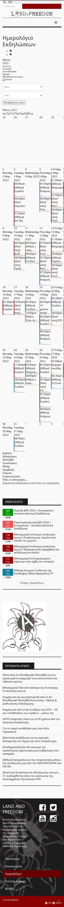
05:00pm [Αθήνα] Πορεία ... (57, 257)
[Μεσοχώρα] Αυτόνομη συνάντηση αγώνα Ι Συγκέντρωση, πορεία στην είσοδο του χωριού (35, 537)
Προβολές (8, 469)
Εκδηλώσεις (10, 456)
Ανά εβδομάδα (9, 71)
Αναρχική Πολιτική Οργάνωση (15, 844)
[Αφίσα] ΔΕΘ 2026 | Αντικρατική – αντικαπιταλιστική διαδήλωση (34, 512)
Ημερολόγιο (13, 874)
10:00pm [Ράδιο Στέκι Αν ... (32, 316)
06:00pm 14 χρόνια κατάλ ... (45, 307)
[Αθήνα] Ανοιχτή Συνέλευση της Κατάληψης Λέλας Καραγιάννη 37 (33, 572)
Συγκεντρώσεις (11, 476)
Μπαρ (6, 466)
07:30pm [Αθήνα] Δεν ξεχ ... (19, 219)
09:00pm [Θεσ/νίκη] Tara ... (45, 204)
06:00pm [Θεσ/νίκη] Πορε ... (57, 215)
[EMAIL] (10, 54)
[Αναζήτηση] (7, 80)
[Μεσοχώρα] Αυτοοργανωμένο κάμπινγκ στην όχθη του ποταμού (34, 560)
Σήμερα (6, 74)
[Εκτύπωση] (10, 51)
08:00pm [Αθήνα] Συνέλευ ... (32, 257)
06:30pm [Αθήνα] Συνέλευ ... (57, 303)
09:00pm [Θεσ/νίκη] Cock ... (57, 270)
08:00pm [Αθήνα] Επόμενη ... (45, 337)
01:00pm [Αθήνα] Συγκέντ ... (8, 307)
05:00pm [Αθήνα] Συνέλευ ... (32, 305)
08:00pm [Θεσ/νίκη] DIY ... (57, 318)
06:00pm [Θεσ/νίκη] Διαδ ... (19, 248)
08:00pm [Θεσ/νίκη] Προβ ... (19, 263)
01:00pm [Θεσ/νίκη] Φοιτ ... (57, 200)
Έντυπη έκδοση (15, 881)
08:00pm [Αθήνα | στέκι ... (31, 246)
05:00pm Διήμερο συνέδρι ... (57, 366)
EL (5, 2)
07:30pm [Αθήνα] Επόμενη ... (45, 189)
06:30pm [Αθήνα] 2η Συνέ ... (57, 381)
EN (10, 2)
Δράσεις (7, 453)
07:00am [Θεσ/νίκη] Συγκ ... (45, 248)
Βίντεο (9, 889)
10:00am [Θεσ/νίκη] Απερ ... (19, 307)
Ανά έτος (7, 66)
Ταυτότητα (12, 859)
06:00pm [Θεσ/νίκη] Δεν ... (19, 204)
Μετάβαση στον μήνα (13, 76)
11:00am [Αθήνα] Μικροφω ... (57, 185)
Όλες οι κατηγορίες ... (15, 479)
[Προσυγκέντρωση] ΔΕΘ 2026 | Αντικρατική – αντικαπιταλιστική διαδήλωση (33, 525)
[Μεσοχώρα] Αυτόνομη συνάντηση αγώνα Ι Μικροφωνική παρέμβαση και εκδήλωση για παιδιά (36, 549)
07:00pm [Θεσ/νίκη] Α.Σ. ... (45, 385)
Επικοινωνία (13, 866)
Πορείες (7, 473)
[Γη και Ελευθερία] (32, 13)
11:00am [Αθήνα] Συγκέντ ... (19, 370)
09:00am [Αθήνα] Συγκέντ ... (19, 189)
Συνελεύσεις (10, 463)
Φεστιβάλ (8, 459)
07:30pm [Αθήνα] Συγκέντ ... (45, 399)
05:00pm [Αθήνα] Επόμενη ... (32, 368)
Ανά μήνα (7, 68)
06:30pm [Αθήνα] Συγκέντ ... (45, 322)
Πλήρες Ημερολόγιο (32, 582)
